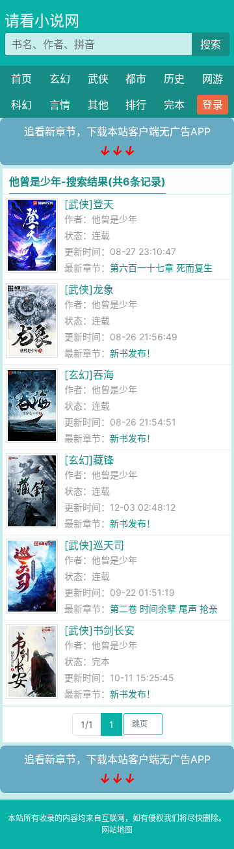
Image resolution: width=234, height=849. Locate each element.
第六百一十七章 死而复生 (161, 267)
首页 (21, 78)
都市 (135, 78)
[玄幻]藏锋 (89, 459)
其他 (98, 104)
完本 (174, 104)
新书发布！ (132, 352)
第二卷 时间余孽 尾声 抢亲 (164, 608)
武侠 (98, 78)
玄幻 (59, 78)
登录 (212, 104)
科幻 (21, 104)
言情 (59, 104)
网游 (212, 78)
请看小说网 (42, 21)
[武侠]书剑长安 (99, 630)
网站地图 (117, 830)
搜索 (210, 44)
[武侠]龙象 (89, 289)
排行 (135, 104)
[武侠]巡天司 (94, 545)
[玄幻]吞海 (89, 374)
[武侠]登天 (89, 204)
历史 (174, 78)
